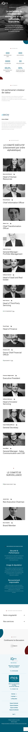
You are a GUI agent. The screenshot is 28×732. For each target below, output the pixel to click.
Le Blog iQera (14, 698)
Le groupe (13, 696)
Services (13, 694)
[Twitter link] (14, 714)
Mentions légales (14, 721)
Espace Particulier (14, 703)
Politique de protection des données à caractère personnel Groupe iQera (14, 723)
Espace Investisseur (14, 709)
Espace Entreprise (14, 705)
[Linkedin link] (13, 714)
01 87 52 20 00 (15, 671)
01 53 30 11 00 (15, 689)
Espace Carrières (14, 707)
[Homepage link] (5, 4)
